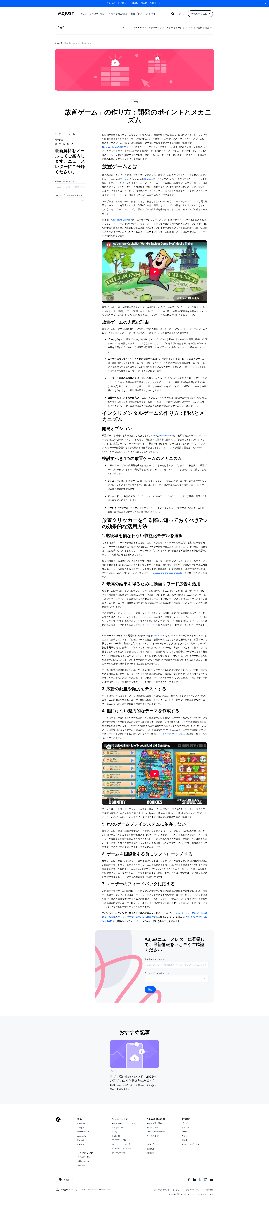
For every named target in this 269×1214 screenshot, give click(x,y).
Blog (57, 43)
